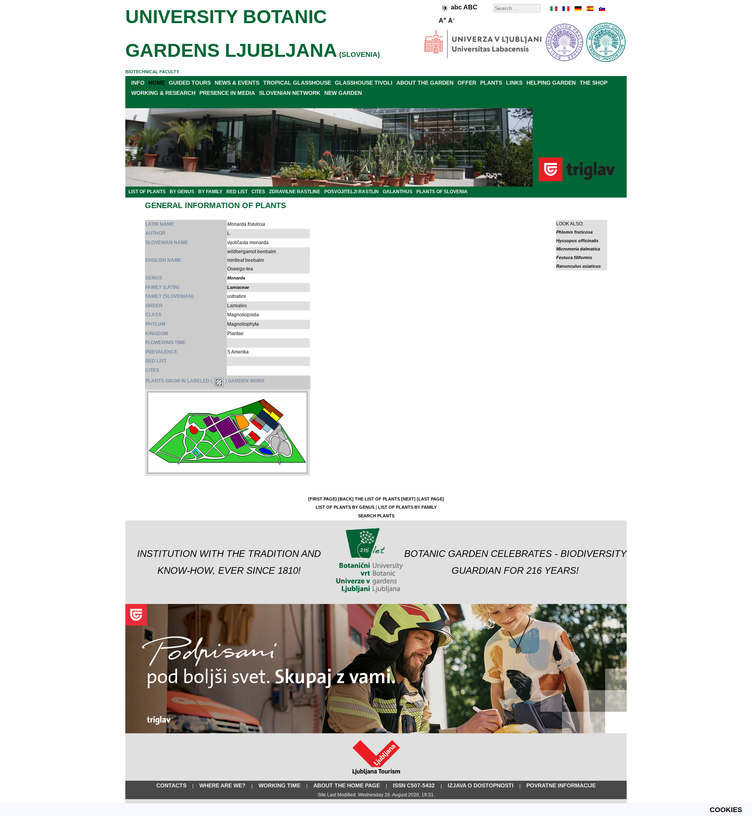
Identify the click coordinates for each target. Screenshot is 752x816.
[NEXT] (408, 499)
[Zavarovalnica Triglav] (376, 731)
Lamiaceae (238, 287)
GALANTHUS (397, 191)
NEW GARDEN (343, 93)
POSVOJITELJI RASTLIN (351, 191)
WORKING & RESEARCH (163, 93)
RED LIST (237, 191)
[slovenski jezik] (601, 8)
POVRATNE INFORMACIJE (561, 785)
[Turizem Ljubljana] (376, 776)
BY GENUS (182, 191)
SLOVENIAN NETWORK (289, 93)
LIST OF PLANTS (147, 191)
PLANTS (491, 83)
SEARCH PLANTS (376, 515)
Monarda (236, 278)
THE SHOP (593, 83)
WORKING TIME (279, 785)
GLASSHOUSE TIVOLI (363, 83)
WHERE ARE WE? (222, 785)
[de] (578, 8)
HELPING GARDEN (551, 83)
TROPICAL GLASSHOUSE (297, 83)
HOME (156, 83)
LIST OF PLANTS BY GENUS (345, 507)
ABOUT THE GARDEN (425, 83)
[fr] (566, 8)
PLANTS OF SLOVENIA (442, 191)
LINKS (514, 83)
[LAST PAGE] (430, 499)
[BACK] (346, 499)
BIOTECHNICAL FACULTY (152, 71)
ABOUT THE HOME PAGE (346, 785)
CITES (258, 191)
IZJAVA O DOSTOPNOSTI (480, 785)
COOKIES (726, 810)
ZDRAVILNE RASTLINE (294, 191)
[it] (554, 8)
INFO (138, 83)
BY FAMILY (210, 191)
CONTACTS (171, 785)
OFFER (466, 83)
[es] (589, 8)
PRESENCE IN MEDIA (227, 93)
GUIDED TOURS (190, 83)
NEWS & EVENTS (237, 83)
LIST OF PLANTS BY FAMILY (407, 507)
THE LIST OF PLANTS (377, 499)
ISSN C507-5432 (414, 785)
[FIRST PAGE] (322, 499)
